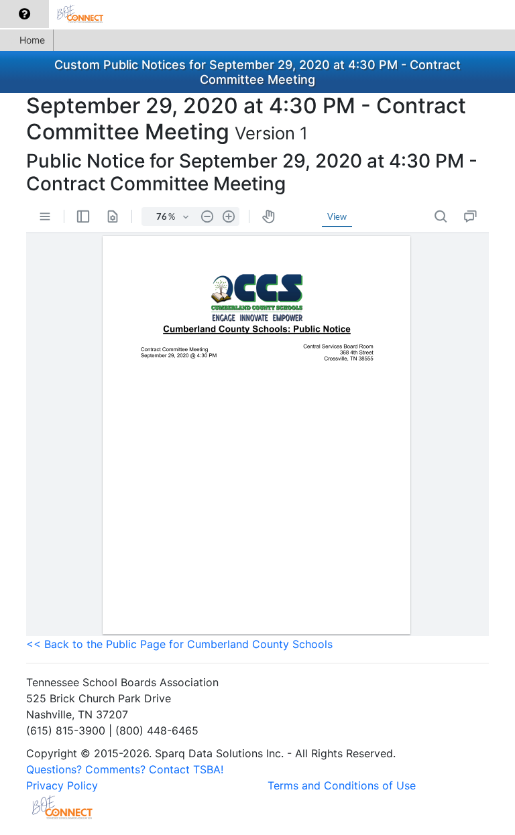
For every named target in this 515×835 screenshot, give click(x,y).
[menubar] (58, 14)
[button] (24, 14)
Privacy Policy (62, 785)
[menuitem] (24, 14)
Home (32, 40)
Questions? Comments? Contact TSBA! (124, 769)
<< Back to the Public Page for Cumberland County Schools (179, 644)
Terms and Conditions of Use (342, 785)
